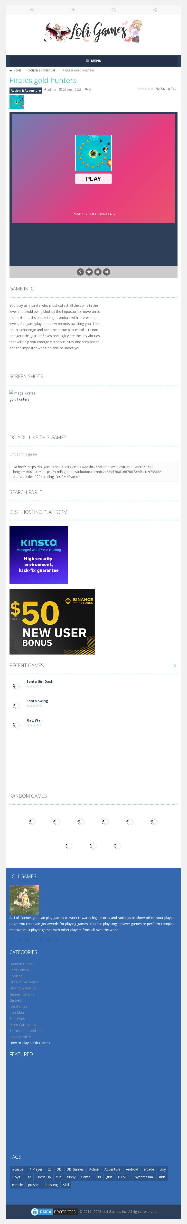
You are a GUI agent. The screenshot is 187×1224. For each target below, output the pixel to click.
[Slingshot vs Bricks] (118, 845)
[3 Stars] (146, 88)
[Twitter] (20, 940)
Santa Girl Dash (40, 681)
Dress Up (43, 1177)
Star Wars (17, 1018)
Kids (162, 1177)
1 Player (36, 1169)
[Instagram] (35, 940)
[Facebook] (13, 940)
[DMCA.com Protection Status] (54, 1211)
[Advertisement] (93, 748)
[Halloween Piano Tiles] (106, 821)
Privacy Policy (20, 1036)
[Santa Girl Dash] (16, 685)
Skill (66, 1184)
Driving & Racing (22, 988)
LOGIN (32, 10)
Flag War (34, 720)
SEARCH (114, 10)
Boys (16, 1177)
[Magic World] (154, 821)
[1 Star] (139, 88)
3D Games (75, 1169)
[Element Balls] (69, 845)
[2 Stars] (142, 88)
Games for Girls (21, 994)
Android (132, 1169)
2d (50, 1169)
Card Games (19, 970)
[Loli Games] (93, 30)
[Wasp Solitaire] (81, 821)
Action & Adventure (42, 70)
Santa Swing (37, 701)
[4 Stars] (149, 88)
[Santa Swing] (16, 705)
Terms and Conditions (26, 1030)
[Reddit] (27, 940)
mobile (17, 1184)
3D (59, 1169)
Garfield (15, 1000)
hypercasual (144, 1177)
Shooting (51, 1184)
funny (71, 1177)
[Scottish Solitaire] (32, 821)
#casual (18, 1169)
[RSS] (57, 940)
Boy (162, 1169)
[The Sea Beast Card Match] (93, 845)
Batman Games (21, 964)
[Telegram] (49, 940)
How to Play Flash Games (29, 1042)
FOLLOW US (155, 10)
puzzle (33, 1184)
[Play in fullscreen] (98, 272)
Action (94, 1169)
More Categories (22, 1024)
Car (28, 1177)
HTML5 (124, 1177)
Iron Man (16, 1012)
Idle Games (18, 1006)
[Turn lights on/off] (80, 272)
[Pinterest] (42, 940)
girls (109, 1177)
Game (85, 1177)
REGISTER (73, 10)
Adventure (112, 1169)
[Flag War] (16, 724)
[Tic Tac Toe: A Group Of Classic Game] (130, 821)
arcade (148, 1169)
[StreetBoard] (57, 821)
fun (58, 1177)
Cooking (15, 976)
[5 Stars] (152, 88)
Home (17, 70)
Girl (98, 1177)
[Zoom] (26, 395)
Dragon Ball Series (24, 982)
